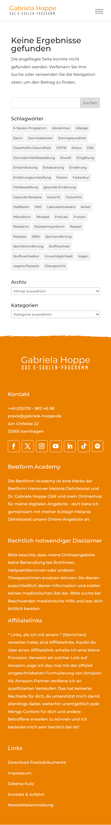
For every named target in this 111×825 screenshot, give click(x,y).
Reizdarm (21, 226)
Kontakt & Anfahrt (26, 794)
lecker (86, 207)
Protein (80, 217)
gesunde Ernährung (59, 187)
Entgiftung (85, 158)
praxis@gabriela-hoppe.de (34, 415)
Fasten (61, 177)
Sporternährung (58, 236)
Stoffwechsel (59, 246)
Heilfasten (21, 207)
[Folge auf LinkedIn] (70, 446)
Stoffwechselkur (26, 256)
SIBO (36, 236)
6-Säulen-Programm (30, 128)
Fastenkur (81, 177)
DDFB (61, 148)
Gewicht (53, 197)
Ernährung (78, 167)
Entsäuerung (53, 167)
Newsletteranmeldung (30, 804)
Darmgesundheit (72, 138)
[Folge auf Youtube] (56, 446)
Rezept (75, 226)
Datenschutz (21, 783)
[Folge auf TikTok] (84, 446)
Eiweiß (65, 158)
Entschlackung (25, 167)
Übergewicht (55, 266)
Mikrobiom (22, 217)
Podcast (61, 217)
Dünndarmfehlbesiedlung (34, 158)
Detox (77, 148)
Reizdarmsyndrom (49, 226)
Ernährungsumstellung (32, 177)
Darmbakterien (40, 138)
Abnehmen (61, 128)
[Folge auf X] (28, 446)
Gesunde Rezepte (27, 197)
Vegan (83, 256)
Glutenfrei (74, 197)
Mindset (42, 217)
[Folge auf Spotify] (97, 446)
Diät (90, 148)
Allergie (82, 128)
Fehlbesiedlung (25, 187)
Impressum (20, 773)
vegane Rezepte (26, 266)
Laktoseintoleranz (61, 207)
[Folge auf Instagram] (42, 446)
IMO (38, 207)
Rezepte (19, 236)
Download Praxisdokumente (37, 762)
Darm (18, 138)
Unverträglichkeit (59, 256)
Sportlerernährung (28, 246)
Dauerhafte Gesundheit (32, 148)
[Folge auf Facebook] (14, 446)
